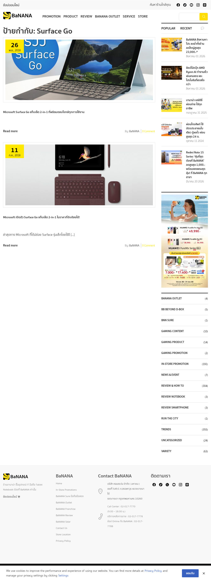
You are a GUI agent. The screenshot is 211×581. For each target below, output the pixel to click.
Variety (166, 451)
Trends (166, 429)
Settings (63, 575)
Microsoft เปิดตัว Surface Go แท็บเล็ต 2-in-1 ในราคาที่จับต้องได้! (41, 217)
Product (70, 16)
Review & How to (172, 386)
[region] (184, 241)
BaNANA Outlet (107, 16)
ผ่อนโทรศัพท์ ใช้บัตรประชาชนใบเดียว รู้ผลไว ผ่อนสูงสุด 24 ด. (195, 130)
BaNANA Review (64, 515)
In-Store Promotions (66, 490)
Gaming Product (172, 342)
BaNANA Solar (63, 522)
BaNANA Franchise (65, 509)
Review (86, 16)
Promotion (51, 16)
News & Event (170, 375)
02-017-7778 (135, 516)
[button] (184, 241)
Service (129, 16)
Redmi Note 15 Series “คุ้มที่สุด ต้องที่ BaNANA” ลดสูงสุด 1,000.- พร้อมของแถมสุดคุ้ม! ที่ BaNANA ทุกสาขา (196, 164)
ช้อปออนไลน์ (11, 5)
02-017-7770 (128, 506)
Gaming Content (172, 331)
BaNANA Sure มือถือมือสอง (70, 496)
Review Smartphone (175, 408)
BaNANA (134, 131)
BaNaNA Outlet (171, 298)
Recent (186, 28)
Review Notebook (173, 397)
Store (143, 16)
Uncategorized (171, 440)
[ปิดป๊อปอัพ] (204, 573)
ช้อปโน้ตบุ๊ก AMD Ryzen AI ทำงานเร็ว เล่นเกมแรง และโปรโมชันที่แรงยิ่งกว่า (197, 76)
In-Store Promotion (175, 364)
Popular (168, 28)
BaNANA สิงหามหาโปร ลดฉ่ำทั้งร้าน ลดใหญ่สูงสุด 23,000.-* (196, 45)
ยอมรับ (190, 573)
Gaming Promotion (174, 353)
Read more (10, 131)
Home (59, 483)
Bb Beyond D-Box (172, 309)
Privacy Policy (63, 541)
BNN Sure (167, 320)
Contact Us (61, 528)
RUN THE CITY (169, 418)
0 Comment (148, 131)
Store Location (63, 534)
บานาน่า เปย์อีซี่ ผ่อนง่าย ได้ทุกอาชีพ (194, 104)
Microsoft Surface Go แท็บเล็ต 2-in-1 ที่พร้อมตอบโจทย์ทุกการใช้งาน (43, 112)
